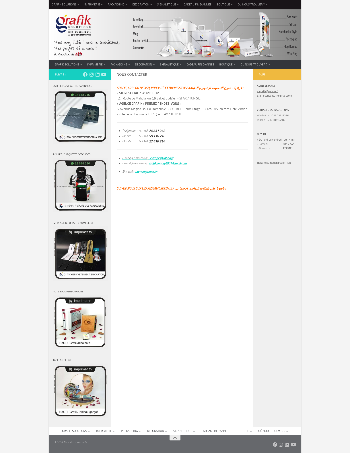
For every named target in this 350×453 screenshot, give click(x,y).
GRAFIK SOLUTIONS (64, 4)
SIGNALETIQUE (166, 4)
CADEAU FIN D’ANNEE (197, 4)
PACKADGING (116, 4)
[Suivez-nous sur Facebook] (85, 74)
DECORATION (140, 4)
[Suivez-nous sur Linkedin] (97, 74)
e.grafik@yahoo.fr (267, 91)
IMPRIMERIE (92, 4)
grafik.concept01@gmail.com (274, 95)
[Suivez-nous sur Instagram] (91, 74)
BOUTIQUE (223, 4)
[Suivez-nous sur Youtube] (103, 74)
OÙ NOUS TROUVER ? (251, 4)
